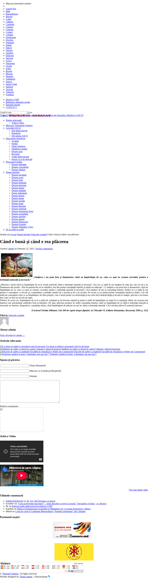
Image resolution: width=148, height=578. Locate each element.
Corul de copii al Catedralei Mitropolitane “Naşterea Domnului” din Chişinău (50, 511)
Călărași (9, 22)
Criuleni (9, 35)
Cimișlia (9, 29)
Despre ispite (17, 203)
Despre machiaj (19, 216)
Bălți (8, 11)
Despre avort (17, 177)
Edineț (9, 45)
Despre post (17, 151)
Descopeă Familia (14, 162)
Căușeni (9, 27)
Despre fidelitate (19, 164)
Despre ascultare (19, 175)
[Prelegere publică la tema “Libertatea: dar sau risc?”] (24, 354)
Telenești (10, 92)
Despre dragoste (19, 185)
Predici (15, 143)
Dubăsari (10, 42)
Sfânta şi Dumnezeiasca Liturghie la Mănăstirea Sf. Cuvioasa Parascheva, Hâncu (54, 509)
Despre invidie (18, 201)
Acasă (13, 234)
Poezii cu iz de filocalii (22, 159)
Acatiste (15, 141)
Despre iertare (18, 188)
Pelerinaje (16, 133)
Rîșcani (9, 74)
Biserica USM (12, 99)
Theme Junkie (25, 576)
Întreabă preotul (13, 105)
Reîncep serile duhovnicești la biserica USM (32, 506)
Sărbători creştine (19, 149)
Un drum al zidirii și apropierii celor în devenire (67, 346)
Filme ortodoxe (18, 146)
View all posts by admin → (12, 335)
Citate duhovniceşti (20, 156)
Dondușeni (11, 37)
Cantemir (10, 24)
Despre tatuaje (18, 219)
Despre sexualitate (20, 214)
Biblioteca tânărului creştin (18, 102)
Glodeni (9, 53)
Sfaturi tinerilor (13, 172)
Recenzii (16, 154)
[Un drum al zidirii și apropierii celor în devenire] (23, 346)
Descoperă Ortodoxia (15, 138)
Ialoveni (9, 58)
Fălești (9, 48)
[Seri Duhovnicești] (21, 431)
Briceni (9, 16)
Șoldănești (10, 79)
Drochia (9, 40)
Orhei (8, 68)
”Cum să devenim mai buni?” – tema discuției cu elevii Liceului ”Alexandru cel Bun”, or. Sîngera (61, 503)
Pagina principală (14, 120)
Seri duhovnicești (19, 130)
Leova (9, 61)
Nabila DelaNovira (14, 501)
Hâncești (10, 55)
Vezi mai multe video (138, 490)
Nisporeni (10, 63)
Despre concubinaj (20, 167)
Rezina (9, 71)
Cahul (8, 19)
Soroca (9, 81)
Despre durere (18, 195)
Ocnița (9, 66)
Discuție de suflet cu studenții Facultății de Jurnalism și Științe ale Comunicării (109, 351)
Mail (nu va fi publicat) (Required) (45, 371)
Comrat (9, 32)
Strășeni (9, 87)
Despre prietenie (19, 182)
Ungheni (10, 94)
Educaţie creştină (39, 234)
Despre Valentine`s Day (22, 227)
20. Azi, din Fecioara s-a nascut (41, 501)
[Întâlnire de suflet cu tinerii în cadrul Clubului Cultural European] (30, 349)
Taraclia (9, 89)
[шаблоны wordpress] (49, 576)
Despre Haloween (20, 222)
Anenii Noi (11, 9)
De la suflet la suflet (15, 229)
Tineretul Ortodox (42, 115)
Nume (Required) (38, 365)
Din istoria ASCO (20, 136)
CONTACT (11, 107)
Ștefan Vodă (11, 84)
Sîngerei (9, 76)
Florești (9, 50)
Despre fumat (18, 198)
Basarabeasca (12, 14)
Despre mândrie (19, 190)
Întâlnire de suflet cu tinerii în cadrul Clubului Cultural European (91, 349)
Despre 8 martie (19, 224)
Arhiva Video (18, 123)
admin (11, 248)
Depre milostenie (19, 193)
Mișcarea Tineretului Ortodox (19, 125)
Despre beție (17, 180)
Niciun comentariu (44, 248)
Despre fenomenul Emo (22, 211)
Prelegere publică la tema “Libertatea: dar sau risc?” (73, 354)
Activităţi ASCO (13, 128)
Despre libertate (19, 206)
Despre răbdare (18, 169)
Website (33, 376)
